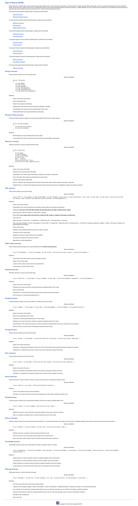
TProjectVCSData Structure (20, 17)
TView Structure (17, 45)
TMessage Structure (18, 68)
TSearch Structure (18, 51)
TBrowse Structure (18, 59)
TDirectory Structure (18, 23)
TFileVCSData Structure (19, 28)
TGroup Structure (17, 42)
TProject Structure (18, 14)
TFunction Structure (18, 34)
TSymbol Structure (18, 36)
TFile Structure (17, 25)
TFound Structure (17, 53)
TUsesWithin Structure (19, 62)
